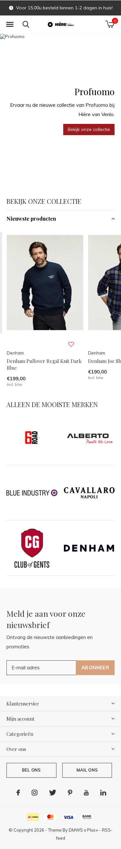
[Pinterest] (70, 792)
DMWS (76, 830)
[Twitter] (52, 792)
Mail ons (87, 770)
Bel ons (31, 770)
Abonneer (95, 667)
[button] (9, 24)
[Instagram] (34, 792)
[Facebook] (18, 792)
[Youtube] (86, 792)
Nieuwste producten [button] (31, 218)
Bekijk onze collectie (89, 129)
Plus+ (92, 830)
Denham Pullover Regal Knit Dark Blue (44, 364)
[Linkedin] (103, 792)
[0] (109, 24)
